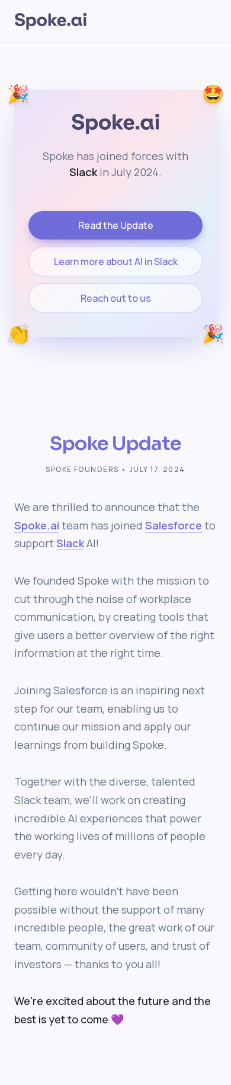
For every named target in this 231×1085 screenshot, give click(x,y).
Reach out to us (116, 298)
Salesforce (173, 525)
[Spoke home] (50, 21)
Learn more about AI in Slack (116, 261)
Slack (70, 543)
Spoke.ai (36, 525)
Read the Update (115, 225)
